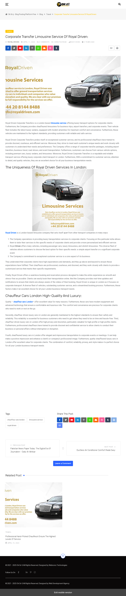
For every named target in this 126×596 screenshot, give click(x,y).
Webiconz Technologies (58, 565)
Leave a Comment (63, 463)
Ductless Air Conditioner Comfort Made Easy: (96, 450)
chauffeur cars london (16, 420)
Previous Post (19, 445)
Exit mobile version (63, 592)
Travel (8, 532)
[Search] (119, 4)
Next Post (108, 447)
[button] (6, 4)
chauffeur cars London (23, 302)
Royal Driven (13, 42)
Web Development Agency (59, 583)
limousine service (36, 420)
